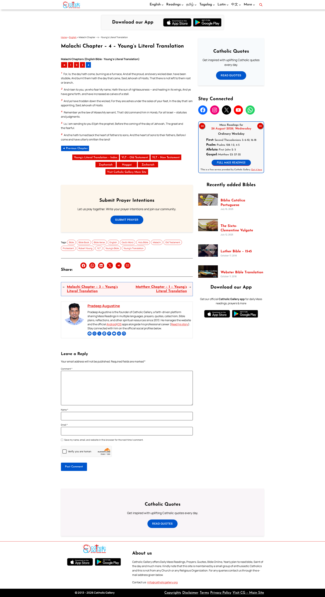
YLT (99, 248)
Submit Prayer (126, 220)
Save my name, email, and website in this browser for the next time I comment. (103, 439)
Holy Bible (143, 242)
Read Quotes (231, 75)
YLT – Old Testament (135, 157)
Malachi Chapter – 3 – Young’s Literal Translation (92, 289)
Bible (71, 242)
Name (64, 409)
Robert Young (85, 248)
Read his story (179, 324)
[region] (231, 147)
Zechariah (148, 164)
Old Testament (172, 242)
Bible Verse (99, 242)
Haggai (127, 164)
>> (260, 125)
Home (64, 37)
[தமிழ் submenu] (195, 5)
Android (111, 324)
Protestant (68, 248)
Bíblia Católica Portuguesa (233, 203)
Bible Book (84, 242)
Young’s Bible (112, 248)
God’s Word (127, 242)
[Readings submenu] (182, 5)
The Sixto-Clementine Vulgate (237, 228)
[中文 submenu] (240, 5)
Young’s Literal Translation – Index (95, 157)
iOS (119, 324)
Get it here (256, 170)
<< (202, 125)
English (73, 37)
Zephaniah (106, 164)
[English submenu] (162, 5)
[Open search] (261, 5)
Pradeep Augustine (104, 305)
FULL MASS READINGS (231, 163)
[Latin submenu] (227, 5)
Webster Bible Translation (242, 272)
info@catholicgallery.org (162, 582)
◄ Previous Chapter (75, 148)
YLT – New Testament (166, 157)
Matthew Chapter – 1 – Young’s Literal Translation (161, 289)
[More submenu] (254, 5)
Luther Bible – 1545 (236, 251)
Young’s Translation (134, 248)
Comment (66, 368)
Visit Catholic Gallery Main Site (126, 172)
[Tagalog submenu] (214, 5)
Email (64, 424)
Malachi (157, 242)
